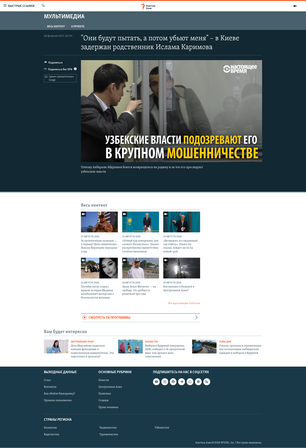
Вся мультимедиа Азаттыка (184, 303)
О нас (47, 380)
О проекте (77, 26)
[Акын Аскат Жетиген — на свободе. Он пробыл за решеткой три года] (140, 268)
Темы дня (225, 342)
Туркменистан (108, 434)
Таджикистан (108, 427)
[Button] (53, 63)
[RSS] (206, 381)
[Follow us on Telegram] (181, 381)
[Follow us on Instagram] (164, 381)
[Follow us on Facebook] (173, 381)
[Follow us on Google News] (198, 381)
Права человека (108, 407)
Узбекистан (162, 427)
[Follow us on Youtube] (156, 381)
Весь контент (56, 26)
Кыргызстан (51, 434)
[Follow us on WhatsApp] (190, 381)
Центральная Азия (82, 342)
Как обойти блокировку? (59, 393)
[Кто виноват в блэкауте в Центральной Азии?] (181, 268)
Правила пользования (58, 400)
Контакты (50, 387)
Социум (103, 400)
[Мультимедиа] (295, 6)
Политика (104, 393)
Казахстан (151, 342)
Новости (103, 380)
